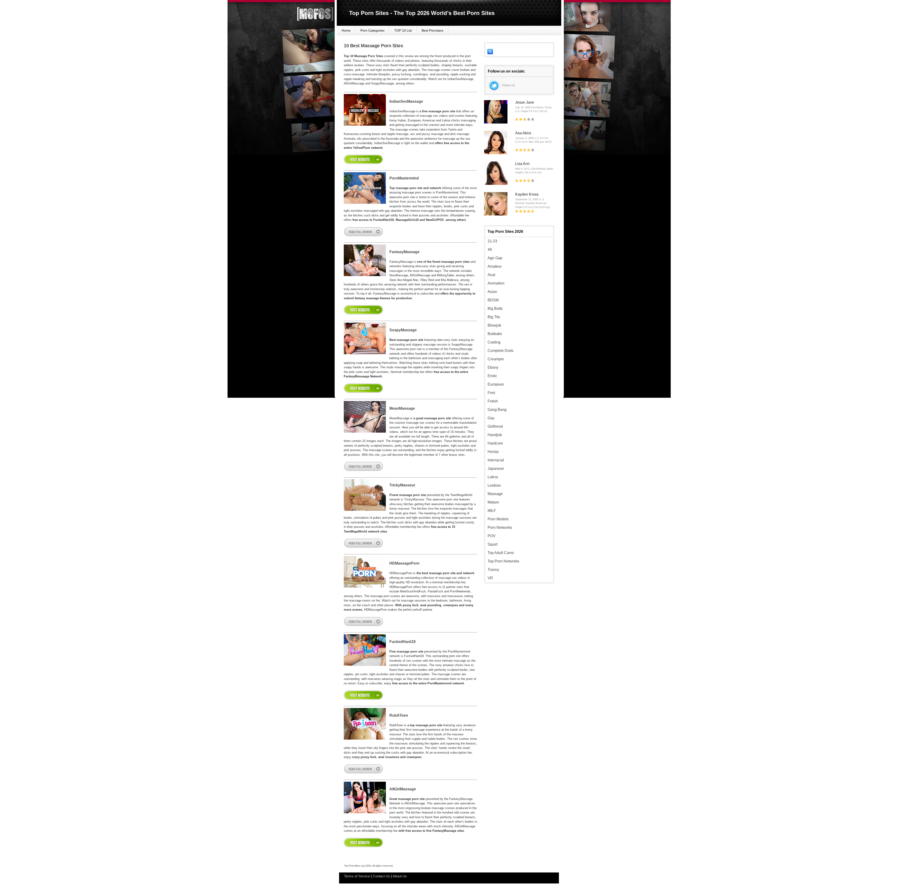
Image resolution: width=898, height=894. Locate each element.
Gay (491, 418)
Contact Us (381, 876)
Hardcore (495, 443)
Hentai (493, 452)
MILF (492, 511)
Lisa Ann (522, 164)
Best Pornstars (432, 30)
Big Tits (494, 317)
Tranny (493, 570)
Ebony (493, 367)
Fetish (493, 401)
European (496, 384)
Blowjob (494, 325)
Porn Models (498, 519)
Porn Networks (500, 527)
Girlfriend (495, 426)
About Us (400, 876)
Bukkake (495, 334)
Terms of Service (357, 876)
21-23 (492, 241)
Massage (495, 494)
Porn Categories (372, 30)
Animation (496, 283)
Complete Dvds (500, 351)
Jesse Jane (524, 102)
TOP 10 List (403, 30)
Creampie (496, 359)
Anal (491, 275)
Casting (494, 342)
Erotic (492, 376)
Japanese (496, 469)
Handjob (495, 435)
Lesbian (494, 485)
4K (490, 250)
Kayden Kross (527, 194)
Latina (493, 477)
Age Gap (495, 258)
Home (346, 30)
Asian (492, 292)
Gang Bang (497, 410)
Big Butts (495, 308)
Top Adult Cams (501, 553)
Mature (493, 502)
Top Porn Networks (503, 561)
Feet (491, 393)
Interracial (496, 460)
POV (492, 536)
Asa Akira (523, 133)
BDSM (493, 300)
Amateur (495, 266)
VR (490, 578)
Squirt (492, 544)
